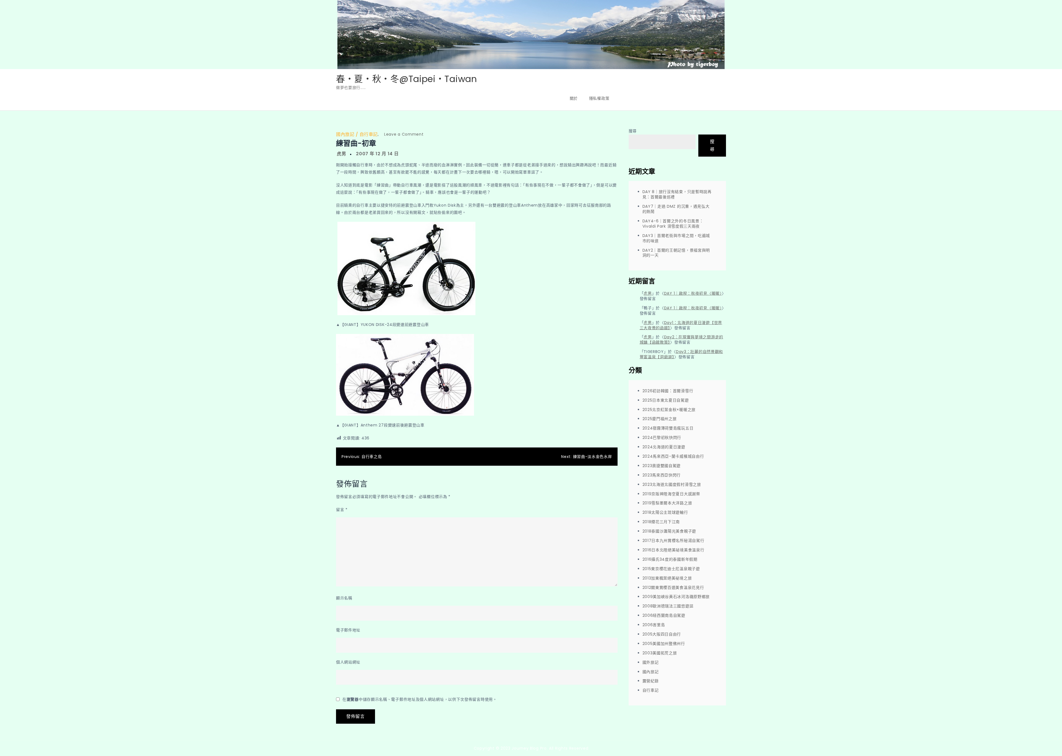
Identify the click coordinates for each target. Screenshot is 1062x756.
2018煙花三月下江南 (661, 522)
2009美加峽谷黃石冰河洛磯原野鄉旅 (676, 596)
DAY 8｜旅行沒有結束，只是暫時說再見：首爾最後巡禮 (677, 194)
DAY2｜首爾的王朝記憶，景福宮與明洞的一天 (676, 252)
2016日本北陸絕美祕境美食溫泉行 (673, 550)
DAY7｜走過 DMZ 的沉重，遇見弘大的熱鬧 (676, 209)
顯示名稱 (344, 598)
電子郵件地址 (348, 630)
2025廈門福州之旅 (659, 419)
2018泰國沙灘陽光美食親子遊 (669, 531)
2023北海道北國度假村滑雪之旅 (671, 484)
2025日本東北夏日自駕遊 (665, 400)
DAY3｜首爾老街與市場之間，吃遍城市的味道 (676, 238)
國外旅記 (650, 662)
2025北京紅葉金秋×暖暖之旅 (669, 409)
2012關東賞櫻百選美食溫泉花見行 (673, 587)
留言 (342, 509)
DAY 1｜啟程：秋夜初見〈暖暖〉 (693, 293)
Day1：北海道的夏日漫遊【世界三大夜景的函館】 (681, 325)
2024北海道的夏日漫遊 (663, 447)
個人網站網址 (348, 662)
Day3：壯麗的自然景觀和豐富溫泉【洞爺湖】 (681, 354)
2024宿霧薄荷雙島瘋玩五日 (668, 428)
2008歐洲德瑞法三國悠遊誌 (668, 606)
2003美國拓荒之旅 (659, 653)
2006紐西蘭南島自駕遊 (663, 615)
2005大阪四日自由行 (661, 634)
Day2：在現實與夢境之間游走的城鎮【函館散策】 (681, 339)
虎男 (341, 154)
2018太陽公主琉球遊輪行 (665, 512)
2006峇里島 (653, 625)
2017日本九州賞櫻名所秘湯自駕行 (673, 540)
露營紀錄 (650, 681)
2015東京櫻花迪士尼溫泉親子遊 (671, 568)
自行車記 (369, 134)
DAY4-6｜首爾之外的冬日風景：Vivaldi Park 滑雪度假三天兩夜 (673, 223)
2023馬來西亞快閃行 (661, 475)
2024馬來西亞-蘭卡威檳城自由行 (673, 456)
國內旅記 (345, 134)
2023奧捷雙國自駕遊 (661, 465)
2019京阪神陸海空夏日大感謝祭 (671, 494)
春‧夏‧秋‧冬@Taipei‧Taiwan (406, 79)
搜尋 (633, 131)
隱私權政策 (599, 98)
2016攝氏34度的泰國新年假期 (669, 559)
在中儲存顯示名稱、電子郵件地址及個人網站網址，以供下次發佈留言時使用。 (419, 699)
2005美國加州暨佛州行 (663, 643)
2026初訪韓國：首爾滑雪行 (667, 391)
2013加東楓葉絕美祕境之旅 (667, 578)
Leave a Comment (404, 134)
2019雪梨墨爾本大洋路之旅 (667, 503)
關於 (574, 98)
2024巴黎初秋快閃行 (661, 437)
